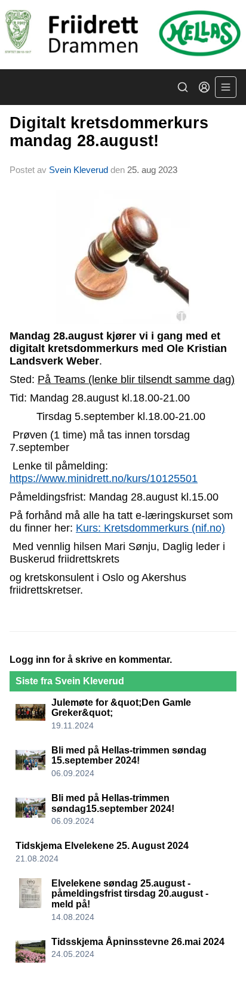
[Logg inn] (204, 87)
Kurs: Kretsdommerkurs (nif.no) (150, 528)
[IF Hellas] (123, 34)
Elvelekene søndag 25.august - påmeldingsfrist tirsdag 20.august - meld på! (129, 893)
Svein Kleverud (78, 170)
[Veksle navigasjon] (225, 87)
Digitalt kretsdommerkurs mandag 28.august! (109, 131)
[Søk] (182, 87)
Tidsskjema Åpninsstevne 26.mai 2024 (138, 942)
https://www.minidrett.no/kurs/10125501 (104, 478)
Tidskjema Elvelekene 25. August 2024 (102, 846)
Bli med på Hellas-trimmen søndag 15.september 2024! (129, 755)
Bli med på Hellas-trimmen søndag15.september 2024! (112, 803)
